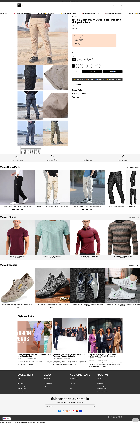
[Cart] (121, 5)
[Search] (121, 10)
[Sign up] (94, 406)
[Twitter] (119, 417)
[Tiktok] (116, 417)
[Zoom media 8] (30, 150)
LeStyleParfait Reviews (102, 391)
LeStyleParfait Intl (101, 383)
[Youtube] (114, 417)
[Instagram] (111, 417)
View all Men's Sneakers (134, 265)
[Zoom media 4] (30, 105)
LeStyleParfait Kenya (102, 388)
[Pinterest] (122, 417)
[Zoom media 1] (43, 39)
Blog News (46, 386)
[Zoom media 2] (30, 77)
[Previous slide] (2, 187)
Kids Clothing (21, 383)
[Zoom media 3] (55, 77)
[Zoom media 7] (55, 133)
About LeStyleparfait (102, 386)
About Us (72, 386)
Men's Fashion (47, 378)
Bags (19, 378)
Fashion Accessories (22, 391)
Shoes (19, 381)
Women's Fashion (48, 381)
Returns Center (73, 381)
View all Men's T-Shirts (134, 217)
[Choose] (32, 202)
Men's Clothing (21, 386)
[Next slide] (32, 187)
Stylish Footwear (48, 383)
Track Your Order (74, 378)
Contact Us (73, 383)
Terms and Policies (70, 417)
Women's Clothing (22, 388)
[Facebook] (109, 417)
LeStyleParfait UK (101, 381)
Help (71, 388)
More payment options (112, 74)
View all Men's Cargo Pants (133, 167)
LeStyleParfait (24, 417)
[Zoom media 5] (55, 105)
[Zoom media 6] (30, 133)
